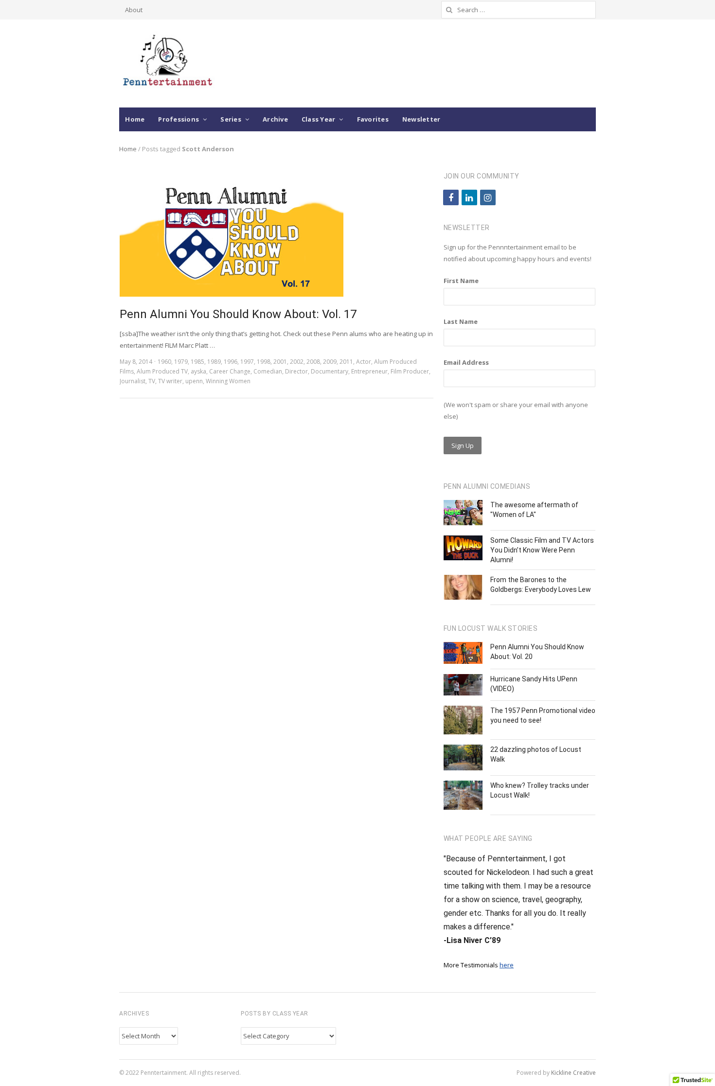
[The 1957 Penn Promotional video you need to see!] (463, 720)
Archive (275, 119)
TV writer (170, 381)
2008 (313, 361)
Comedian (267, 371)
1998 (263, 361)
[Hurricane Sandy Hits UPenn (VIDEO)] (463, 684)
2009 (330, 361)
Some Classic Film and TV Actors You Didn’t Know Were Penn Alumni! (542, 550)
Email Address (466, 362)
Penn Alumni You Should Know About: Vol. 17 (238, 314)
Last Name (461, 321)
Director (296, 371)
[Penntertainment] (166, 63)
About (134, 9)
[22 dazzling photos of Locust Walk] (463, 758)
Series (230, 119)
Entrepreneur (369, 371)
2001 (280, 361)
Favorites (373, 119)
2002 (297, 361)
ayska (198, 371)
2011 (346, 361)
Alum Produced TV (162, 371)
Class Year (319, 119)
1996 (230, 361)
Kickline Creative (573, 1072)
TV (151, 381)
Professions (178, 119)
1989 (214, 361)
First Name (461, 280)
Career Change (229, 371)
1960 (164, 361)
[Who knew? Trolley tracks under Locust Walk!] (463, 795)
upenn (194, 381)
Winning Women (228, 381)
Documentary (329, 371)
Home (134, 119)
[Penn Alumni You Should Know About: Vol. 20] (463, 653)
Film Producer (410, 371)
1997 (247, 361)
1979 (181, 361)
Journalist (132, 381)
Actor (363, 361)
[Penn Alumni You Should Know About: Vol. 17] (231, 176)
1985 (197, 361)
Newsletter (421, 119)
